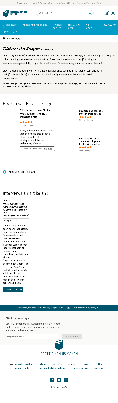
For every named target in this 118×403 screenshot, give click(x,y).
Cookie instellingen (24, 368)
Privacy (85, 364)
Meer (36, 143)
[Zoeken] (90, 13)
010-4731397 (110, 25)
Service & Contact (80, 368)
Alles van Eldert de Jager (22, 171)
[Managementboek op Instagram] (66, 380)
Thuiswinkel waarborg (23, 364)
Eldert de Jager (15, 39)
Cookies (98, 364)
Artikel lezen (12, 289)
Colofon (71, 364)
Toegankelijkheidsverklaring (52, 368)
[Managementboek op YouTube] (59, 380)
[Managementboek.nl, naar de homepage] (16, 16)
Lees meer (8, 78)
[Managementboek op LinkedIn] (52, 380)
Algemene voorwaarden (51, 364)
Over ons (98, 368)
